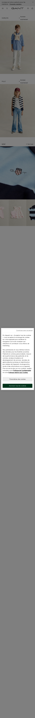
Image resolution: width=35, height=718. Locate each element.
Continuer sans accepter (24, 330)
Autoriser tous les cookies (17, 386)
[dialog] (17, 359)
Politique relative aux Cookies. (18, 372)
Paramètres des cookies (17, 379)
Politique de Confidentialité (22, 370)
